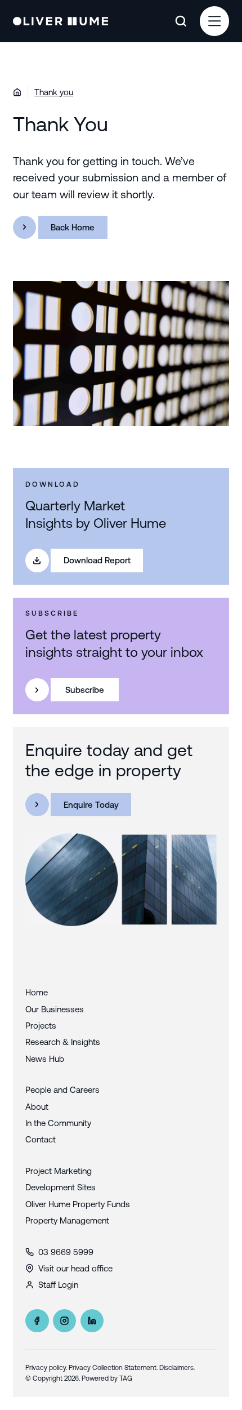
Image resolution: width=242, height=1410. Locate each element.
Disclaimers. (177, 1368)
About (36, 1106)
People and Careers (62, 1090)
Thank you (53, 92)
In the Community (58, 1123)
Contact (40, 1139)
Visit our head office (75, 1268)
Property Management (67, 1220)
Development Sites (60, 1187)
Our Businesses (54, 1009)
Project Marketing (58, 1171)
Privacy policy (45, 1368)
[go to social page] (36, 1320)
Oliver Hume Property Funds (77, 1204)
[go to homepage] (60, 21)
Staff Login (58, 1284)
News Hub (44, 1059)
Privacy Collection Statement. (113, 1368)
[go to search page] (181, 21)
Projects (40, 1025)
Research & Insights (62, 1042)
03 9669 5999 (65, 1252)
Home (36, 992)
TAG (125, 1378)
